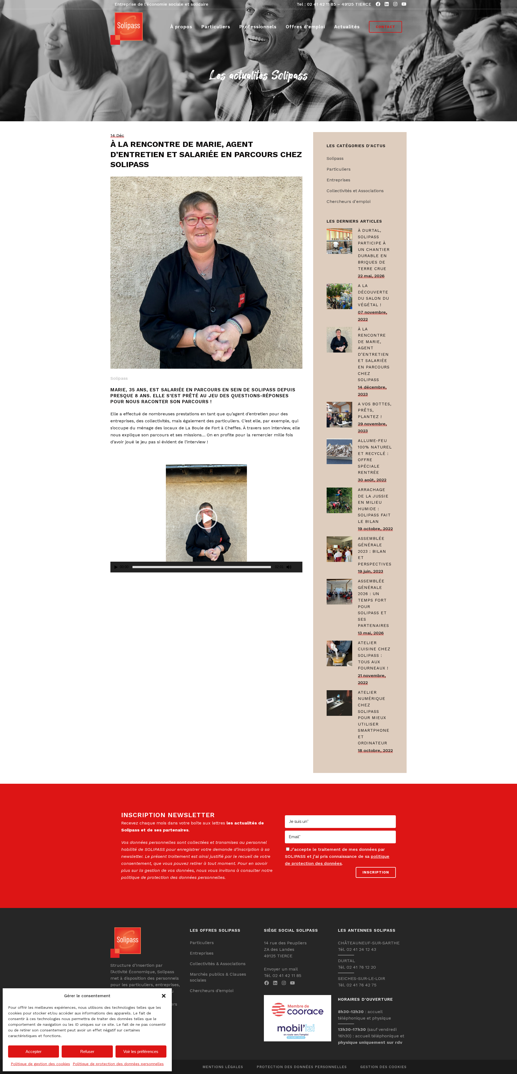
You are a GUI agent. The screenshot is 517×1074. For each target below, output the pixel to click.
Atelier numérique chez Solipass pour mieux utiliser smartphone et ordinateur (373, 718)
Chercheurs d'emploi (349, 201)
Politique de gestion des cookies (40, 1064)
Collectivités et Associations (355, 190)
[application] (206, 518)
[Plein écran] (298, 567)
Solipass (119, 378)
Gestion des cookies (383, 1067)
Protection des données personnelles (302, 1067)
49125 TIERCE (356, 4)
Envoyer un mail (281, 969)
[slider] (201, 567)
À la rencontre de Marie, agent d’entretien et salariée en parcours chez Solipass (374, 354)
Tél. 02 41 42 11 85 (282, 975)
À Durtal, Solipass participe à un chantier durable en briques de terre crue (374, 249)
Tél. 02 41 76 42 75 (357, 984)
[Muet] (289, 567)
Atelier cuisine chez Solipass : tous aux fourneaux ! (374, 655)
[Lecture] (116, 567)
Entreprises (338, 179)
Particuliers (339, 169)
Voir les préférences (140, 1051)
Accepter (33, 1051)
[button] (163, 996)
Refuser (87, 1051)
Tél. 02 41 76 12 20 (357, 967)
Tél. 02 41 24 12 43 (357, 949)
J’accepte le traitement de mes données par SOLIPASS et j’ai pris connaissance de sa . (337, 856)
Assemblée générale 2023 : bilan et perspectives (375, 551)
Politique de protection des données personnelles (118, 1064)
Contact (385, 27)
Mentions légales (222, 1067)
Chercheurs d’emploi (211, 990)
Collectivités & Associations (218, 963)
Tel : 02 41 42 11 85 (316, 4)
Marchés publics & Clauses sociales (218, 977)
